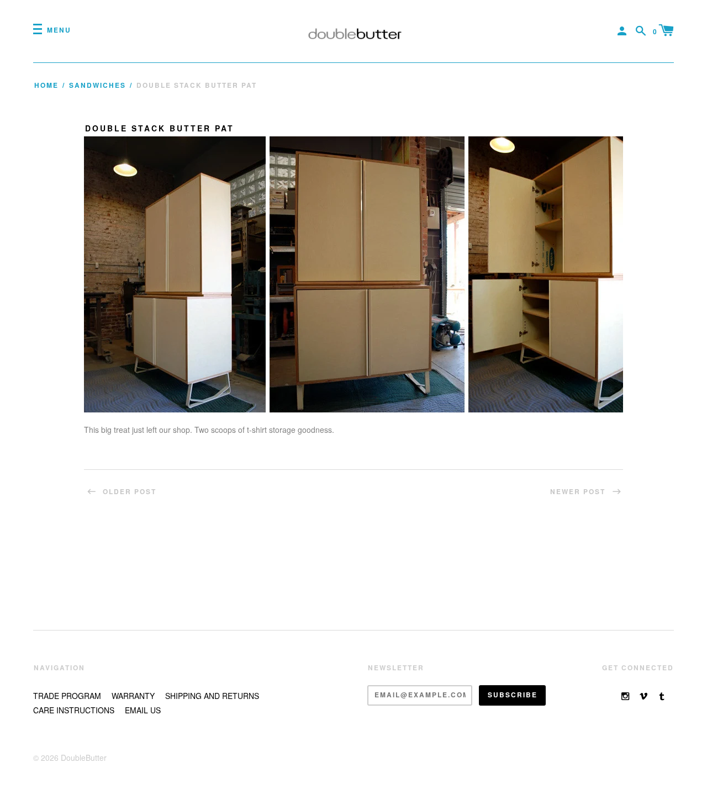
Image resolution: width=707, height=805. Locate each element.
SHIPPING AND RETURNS (212, 695)
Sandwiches (97, 85)
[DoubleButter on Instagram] (625, 695)
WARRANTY (133, 695)
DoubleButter (84, 757)
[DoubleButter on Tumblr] (662, 695)
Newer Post (579, 491)
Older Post (128, 491)
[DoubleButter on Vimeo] (643, 695)
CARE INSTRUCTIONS (73, 710)
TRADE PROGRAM (67, 695)
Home (46, 85)
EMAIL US (143, 710)
